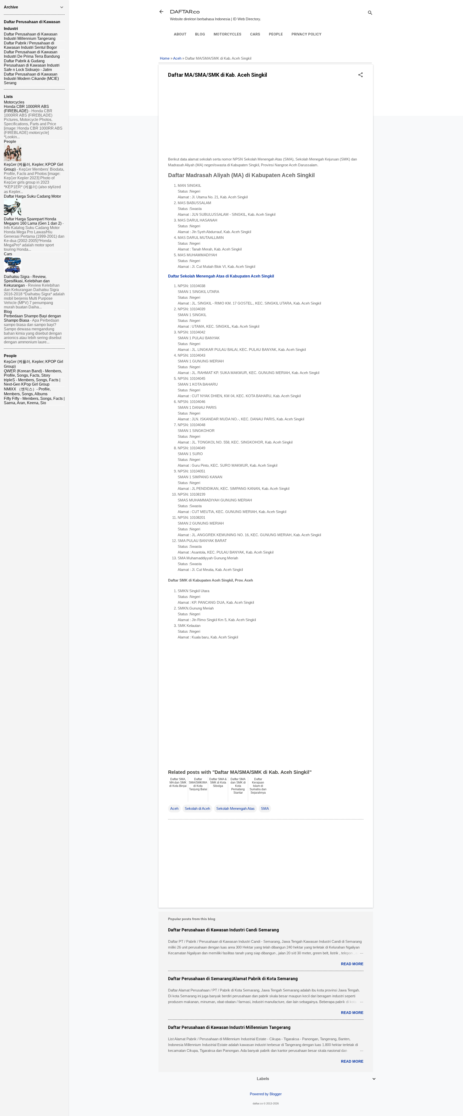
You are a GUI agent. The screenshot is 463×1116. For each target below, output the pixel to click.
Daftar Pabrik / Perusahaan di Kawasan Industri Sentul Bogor (30, 45)
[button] (360, 75)
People (276, 34)
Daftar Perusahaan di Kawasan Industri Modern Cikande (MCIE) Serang (31, 78)
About (180, 34)
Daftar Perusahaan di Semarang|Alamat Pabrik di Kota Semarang (233, 978)
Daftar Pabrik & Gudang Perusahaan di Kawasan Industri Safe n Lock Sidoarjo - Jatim (32, 65)
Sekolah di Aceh (197, 808)
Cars (255, 34)
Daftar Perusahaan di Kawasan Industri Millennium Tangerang (229, 1027)
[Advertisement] (265, 119)
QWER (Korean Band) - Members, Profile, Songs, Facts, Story (33, 373)
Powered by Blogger (266, 1094)
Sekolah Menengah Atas (235, 808)
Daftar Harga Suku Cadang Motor (32, 196)
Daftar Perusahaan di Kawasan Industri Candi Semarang (223, 929)
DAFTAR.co (185, 11)
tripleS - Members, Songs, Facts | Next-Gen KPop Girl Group (32, 382)
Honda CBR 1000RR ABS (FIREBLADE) (26, 108)
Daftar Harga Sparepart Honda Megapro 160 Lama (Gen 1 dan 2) (32, 221)
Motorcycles (227, 34)
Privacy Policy (306, 34)
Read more (352, 964)
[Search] (370, 13)
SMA (265, 808)
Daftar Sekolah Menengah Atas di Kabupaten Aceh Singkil (221, 276)
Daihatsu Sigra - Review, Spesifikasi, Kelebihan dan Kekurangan (27, 281)
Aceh (177, 58)
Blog (200, 34)
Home (165, 58)
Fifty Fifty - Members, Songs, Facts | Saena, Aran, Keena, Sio (34, 400)
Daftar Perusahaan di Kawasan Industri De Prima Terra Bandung (32, 54)
